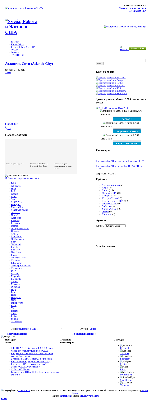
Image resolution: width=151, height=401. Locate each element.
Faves (14, 305)
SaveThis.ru (16, 321)
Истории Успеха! (110, 198)
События (106, 206)
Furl (13, 191)
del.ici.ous (15, 186)
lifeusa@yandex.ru (89, 396)
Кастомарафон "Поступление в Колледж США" (120, 161)
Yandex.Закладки (19, 210)
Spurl (13, 199)
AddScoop (16, 218)
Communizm (17, 268)
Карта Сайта (17, 44)
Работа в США (109, 203)
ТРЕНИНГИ (17, 55)
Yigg (13, 308)
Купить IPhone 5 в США (23, 47)
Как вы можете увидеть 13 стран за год (30, 361)
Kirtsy (14, 316)
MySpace (124, 364)
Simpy (14, 196)
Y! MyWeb (16, 202)
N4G (13, 300)
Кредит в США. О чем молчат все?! (29, 364)
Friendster (124, 358)
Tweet (8, 72)
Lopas (14, 255)
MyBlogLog (126, 374)
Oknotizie (15, 287)
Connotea (15, 260)
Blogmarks (16, 279)
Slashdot (15, 273)
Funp (13, 292)
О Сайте (15, 49)
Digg (13, 188)
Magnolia (15, 276)
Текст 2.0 (15, 212)
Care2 (14, 313)
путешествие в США (26, 329)
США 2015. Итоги (20, 369)
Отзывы (15, 52)
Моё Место (16, 236)
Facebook (124, 348)
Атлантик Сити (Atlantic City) (29, 64)
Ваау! (14, 241)
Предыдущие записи (83, 334)
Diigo (13, 289)
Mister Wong (17, 303)
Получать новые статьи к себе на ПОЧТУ (132, 9)
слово (4, 398)
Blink (13, 183)
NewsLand (16, 252)
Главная (15, 41)
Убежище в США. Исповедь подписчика (31, 358)
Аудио (105, 187)
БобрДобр (16, 204)
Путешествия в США (112, 201)
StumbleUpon (126, 380)
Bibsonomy (16, 263)
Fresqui (14, 310)
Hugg (13, 295)
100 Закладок (17, 239)
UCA (13, 271)
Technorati (16, 244)
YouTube (124, 353)
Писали (15, 231)
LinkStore (15, 249)
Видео (93, 329)
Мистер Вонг (17, 207)
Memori (14, 225)
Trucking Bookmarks (21, 265)
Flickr (123, 369)
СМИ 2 (14, 233)
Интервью (107, 195)
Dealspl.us (16, 297)
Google (14, 194)
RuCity (14, 247)
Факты (105, 211)
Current (14, 281)
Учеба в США (109, 209)
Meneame (15, 284)
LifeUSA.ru (24, 390)
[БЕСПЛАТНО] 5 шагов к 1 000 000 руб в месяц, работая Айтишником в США (32, 349)
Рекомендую (11, 123)
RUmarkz (15, 223)
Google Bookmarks (20, 228)
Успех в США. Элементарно (25, 366)
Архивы (100, 225)
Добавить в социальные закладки (22, 178)
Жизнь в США (109, 193)
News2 (14, 215)
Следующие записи (17, 334)
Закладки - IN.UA (20, 257)
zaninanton (65, 396)
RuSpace (15, 220)
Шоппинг (107, 214)
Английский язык (111, 185)
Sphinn (14, 318)
